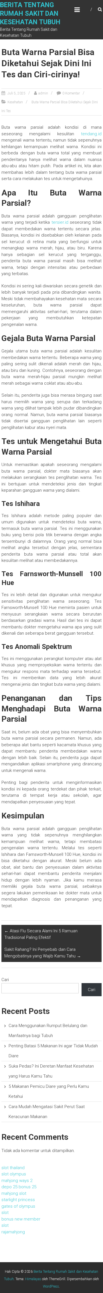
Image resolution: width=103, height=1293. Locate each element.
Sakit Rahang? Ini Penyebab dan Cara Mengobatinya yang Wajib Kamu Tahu (42, 953)
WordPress (51, 1286)
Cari (5, 979)
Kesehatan (15, 102)
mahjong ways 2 (16, 1180)
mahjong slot (13, 1193)
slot (5, 1212)
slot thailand (13, 1167)
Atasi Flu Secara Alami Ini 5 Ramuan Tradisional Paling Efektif (41, 934)
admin (43, 93)
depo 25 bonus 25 (18, 1186)
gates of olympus (18, 1206)
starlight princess (18, 1199)
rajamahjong (13, 1231)
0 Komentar (71, 93)
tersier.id (60, 222)
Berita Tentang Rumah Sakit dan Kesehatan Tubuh (30, 13)
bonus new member (20, 1219)
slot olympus (13, 1174)
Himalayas (33, 1279)
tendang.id (91, 133)
